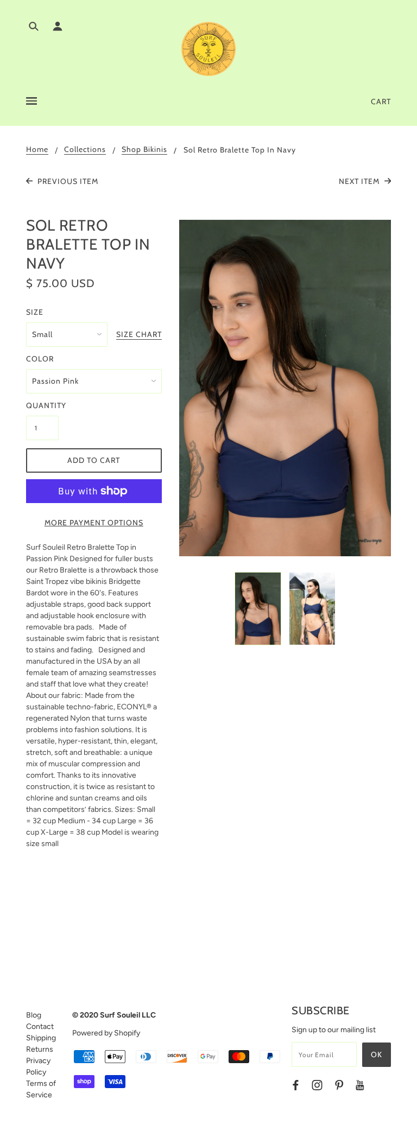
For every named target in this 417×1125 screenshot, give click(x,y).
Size (34, 312)
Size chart (139, 334)
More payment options (94, 522)
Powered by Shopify (106, 1033)
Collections (85, 149)
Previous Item (66, 181)
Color (40, 359)
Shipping (41, 1038)
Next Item (360, 181)
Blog (33, 1015)
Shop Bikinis (144, 149)
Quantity (42, 405)
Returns (39, 1049)
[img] (34, 28)
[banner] (208, 48)
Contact (40, 1026)
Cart (381, 101)
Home (37, 149)
